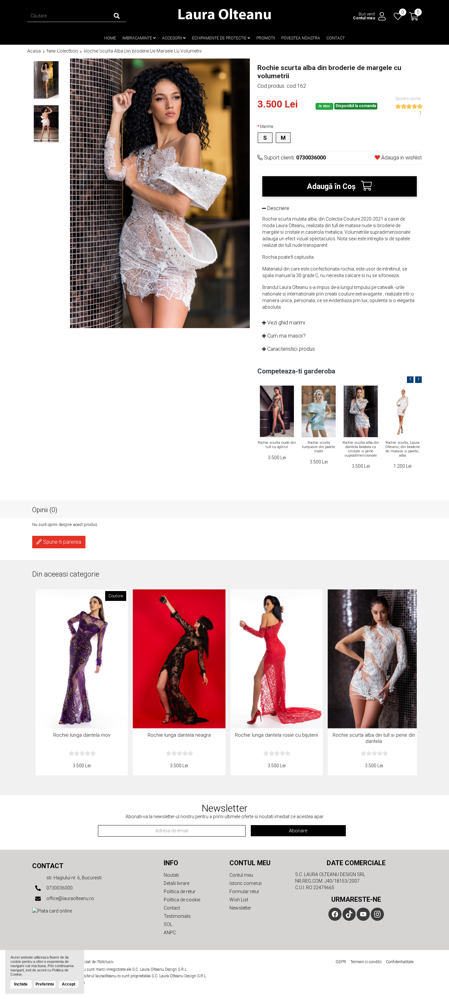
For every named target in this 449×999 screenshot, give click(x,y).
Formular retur (244, 891)
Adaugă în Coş (332, 186)
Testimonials (177, 916)
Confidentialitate (400, 962)
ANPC (170, 932)
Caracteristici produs (290, 349)
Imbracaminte (137, 38)
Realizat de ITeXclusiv (95, 962)
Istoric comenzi (245, 883)
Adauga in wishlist (401, 158)
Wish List (238, 899)
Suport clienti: (294, 158)
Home (110, 38)
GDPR (341, 962)
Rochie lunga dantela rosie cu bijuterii (276, 735)
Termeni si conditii (366, 962)
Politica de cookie (182, 899)
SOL (168, 924)
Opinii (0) (45, 509)
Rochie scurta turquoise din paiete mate (276, 446)
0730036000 (59, 888)
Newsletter (240, 908)
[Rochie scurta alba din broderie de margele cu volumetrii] (46, 80)
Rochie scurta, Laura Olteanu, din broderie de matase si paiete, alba (360, 449)
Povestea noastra (300, 38)
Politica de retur (180, 891)
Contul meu (241, 875)
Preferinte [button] (44, 984)
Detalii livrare (176, 883)
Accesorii (172, 38)
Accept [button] (68, 984)
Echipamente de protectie (220, 38)
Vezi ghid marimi (285, 323)
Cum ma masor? (286, 336)
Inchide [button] (21, 984)
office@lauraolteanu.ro (69, 898)
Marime (266, 126)
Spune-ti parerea (61, 542)
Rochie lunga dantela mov (81, 735)
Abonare (298, 831)
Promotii (265, 38)
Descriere (277, 208)
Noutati (171, 875)
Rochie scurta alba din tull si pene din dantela (402, 444)
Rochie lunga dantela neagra (179, 735)
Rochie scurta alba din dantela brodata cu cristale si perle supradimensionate (318, 449)
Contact (335, 38)
